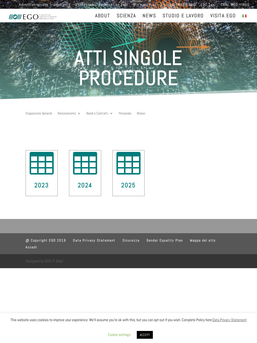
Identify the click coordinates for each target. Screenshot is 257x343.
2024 (85, 185)
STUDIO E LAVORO (183, 16)
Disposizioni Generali (39, 113)
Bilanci (141, 113)
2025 (128, 185)
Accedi (31, 247)
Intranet (168, 5)
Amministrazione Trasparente (45, 5)
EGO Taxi (208, 5)
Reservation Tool (113, 5)
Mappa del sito (203, 240)
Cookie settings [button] (119, 334)
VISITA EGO (223, 16)
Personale (125, 113)
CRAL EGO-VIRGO (235, 5)
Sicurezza (131, 240)
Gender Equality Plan (165, 240)
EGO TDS (188, 5)
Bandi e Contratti (97, 113)
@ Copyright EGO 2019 (46, 240)
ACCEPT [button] (145, 335)
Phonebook (85, 5)
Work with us (144, 5)
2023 (41, 185)
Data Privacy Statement (94, 240)
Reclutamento (67, 113)
